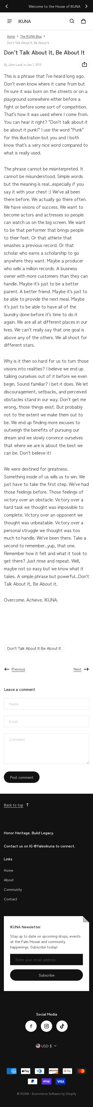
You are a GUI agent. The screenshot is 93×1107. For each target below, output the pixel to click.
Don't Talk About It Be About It (34, 648)
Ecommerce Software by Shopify (54, 1093)
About (9, 879)
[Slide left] (7, 6)
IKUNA (24, 1093)
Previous (18, 669)
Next (77, 669)
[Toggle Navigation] (9, 21)
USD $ (46, 1045)
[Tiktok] (62, 1026)
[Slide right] (86, 6)
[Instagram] (46, 1026)
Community (13, 889)
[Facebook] (31, 1026)
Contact (10, 898)
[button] (72, 21)
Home (11, 36)
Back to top (13, 804)
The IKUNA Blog (31, 36)
